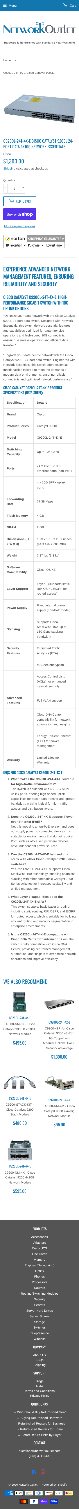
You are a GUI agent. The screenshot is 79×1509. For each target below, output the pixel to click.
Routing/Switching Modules (39, 1293)
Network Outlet (28, 1484)
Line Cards (39, 1254)
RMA (39, 1386)
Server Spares (40, 1316)
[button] (34, 242)
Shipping (9, 168)
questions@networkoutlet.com (40, 1451)
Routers (39, 1288)
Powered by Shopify (54, 1484)
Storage (39, 1322)
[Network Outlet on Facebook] (34, 1471)
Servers (39, 1305)
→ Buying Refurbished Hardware (39, 1418)
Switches (39, 1327)
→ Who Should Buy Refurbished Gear (39, 1412)
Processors (39, 1282)
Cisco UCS (39, 1248)
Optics (39, 1271)
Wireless (39, 1339)
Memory (39, 1259)
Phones (39, 1276)
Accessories (39, 1237)
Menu (13, 5)
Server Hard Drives (39, 1310)
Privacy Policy (39, 1395)
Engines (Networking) (39, 1265)
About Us (39, 1355)
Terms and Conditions (39, 1391)
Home (7, 60)
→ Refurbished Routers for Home (39, 1429)
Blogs (39, 1381)
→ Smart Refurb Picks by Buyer (39, 1435)
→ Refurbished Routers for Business (39, 1423)
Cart (72, 5)
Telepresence (39, 1333)
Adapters (39, 1242)
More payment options (19, 226)
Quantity (9, 180)
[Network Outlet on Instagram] (43, 1471)
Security (39, 1299)
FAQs (39, 1360)
